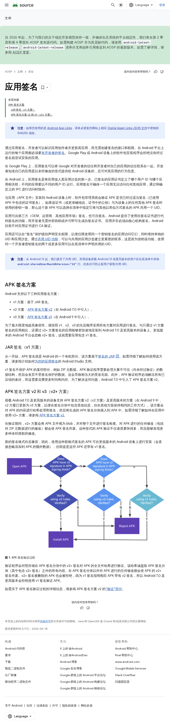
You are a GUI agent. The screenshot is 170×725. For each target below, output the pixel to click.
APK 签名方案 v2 (40, 310)
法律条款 (42, 705)
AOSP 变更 (21, 52)
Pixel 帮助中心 (124, 655)
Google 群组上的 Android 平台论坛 (83, 675)
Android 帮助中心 (126, 648)
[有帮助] (156, 72)
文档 (8, 18)
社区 (29, 705)
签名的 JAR (106, 356)
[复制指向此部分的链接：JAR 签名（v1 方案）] (47, 347)
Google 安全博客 (71, 668)
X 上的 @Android (71, 648)
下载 (8, 662)
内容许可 (45, 621)
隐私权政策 (69, 705)
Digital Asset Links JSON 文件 (127, 128)
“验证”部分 (114, 589)
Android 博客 (68, 662)
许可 (55, 705)
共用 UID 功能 (48, 239)
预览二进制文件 (15, 668)
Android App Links (59, 128)
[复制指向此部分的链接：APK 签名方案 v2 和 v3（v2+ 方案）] (75, 391)
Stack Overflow (125, 675)
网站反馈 (86, 705)
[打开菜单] (6, 5)
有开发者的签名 (53, 153)
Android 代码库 (15, 648)
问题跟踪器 (122, 682)
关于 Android (13, 705)
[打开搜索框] (112, 4)
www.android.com (127, 662)
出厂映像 (11, 675)
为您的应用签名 (46, 361)
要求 (8, 655)
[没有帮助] (162, 72)
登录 (162, 5)
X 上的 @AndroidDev (73, 655)
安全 (31, 71)
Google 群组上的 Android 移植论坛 (83, 688)
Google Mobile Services (130, 668)
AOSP (8, 71)
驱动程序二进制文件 (18, 682)
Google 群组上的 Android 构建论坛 (83, 682)
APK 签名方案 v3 (39, 317)
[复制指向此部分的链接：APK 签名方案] (40, 285)
